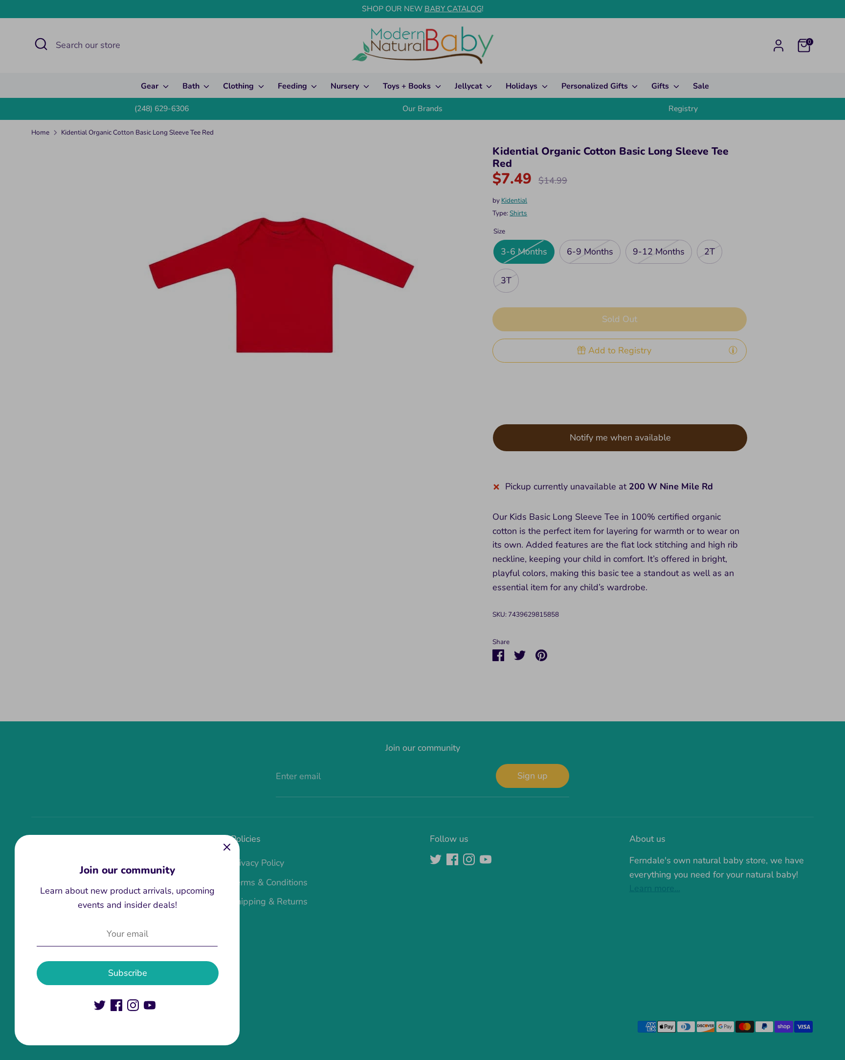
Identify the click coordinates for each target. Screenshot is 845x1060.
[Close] (227, 847)
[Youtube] (150, 1005)
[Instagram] (133, 1005)
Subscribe (127, 973)
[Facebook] (116, 1005)
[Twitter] (100, 1005)
